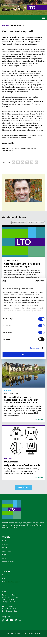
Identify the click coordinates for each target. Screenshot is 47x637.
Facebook (3, 620)
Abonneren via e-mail (35, 222)
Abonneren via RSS (18, 222)
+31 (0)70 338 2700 (8, 602)
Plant (4, 578)
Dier (3, 575)
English (4, 555)
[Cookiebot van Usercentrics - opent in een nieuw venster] (34, 281)
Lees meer (39, 419)
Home (4, 540)
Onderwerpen (6, 551)
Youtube (11, 620)
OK (23, 354)
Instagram (16, 620)
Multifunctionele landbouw (11, 582)
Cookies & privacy (8, 562)
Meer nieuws (23, 487)
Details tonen (35, 348)
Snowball (37, 633)
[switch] (41, 325)
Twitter (7, 620)
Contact (4, 558)
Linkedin (20, 620)
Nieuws (4, 548)
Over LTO (5, 544)
